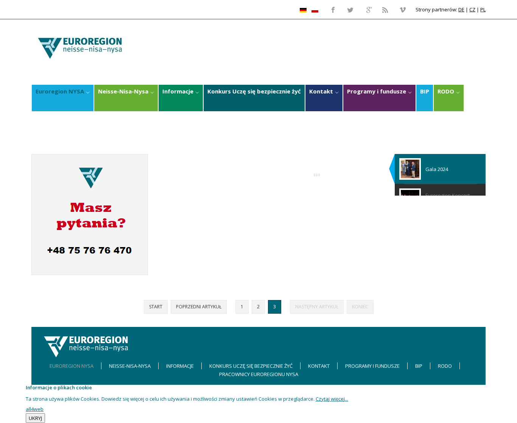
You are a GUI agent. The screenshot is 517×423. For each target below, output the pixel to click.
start (155, 306)
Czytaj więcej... (332, 398)
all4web (35, 409)
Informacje (180, 365)
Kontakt (319, 365)
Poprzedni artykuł (198, 306)
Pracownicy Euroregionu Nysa (258, 374)
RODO (445, 365)
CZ (472, 9)
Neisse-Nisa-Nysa (130, 365)
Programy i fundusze (372, 365)
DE (461, 9)
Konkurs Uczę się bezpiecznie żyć (251, 365)
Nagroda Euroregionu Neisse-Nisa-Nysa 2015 (245, 183)
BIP (418, 365)
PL (483, 9)
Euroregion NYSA (71, 365)
